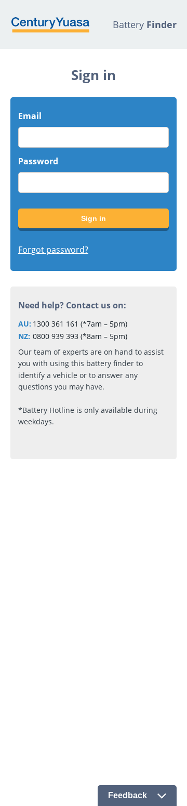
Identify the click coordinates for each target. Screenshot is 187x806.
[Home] (49, 24)
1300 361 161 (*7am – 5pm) (80, 324)
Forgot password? (53, 249)
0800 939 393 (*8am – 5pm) (80, 336)
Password (38, 161)
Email (30, 116)
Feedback (127, 795)
